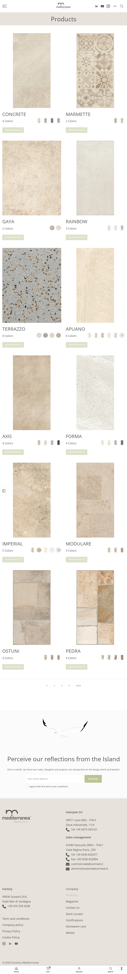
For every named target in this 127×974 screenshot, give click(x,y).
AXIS (7, 436)
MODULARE (78, 543)
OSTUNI (10, 651)
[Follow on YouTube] (102, 6)
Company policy (12, 925)
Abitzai (70, 933)
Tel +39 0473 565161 (84, 829)
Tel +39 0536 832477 (84, 854)
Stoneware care (76, 926)
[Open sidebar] (4, 491)
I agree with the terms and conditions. (48, 786)
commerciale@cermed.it (87, 864)
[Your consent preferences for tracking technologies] (122, 969)
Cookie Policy (11, 937)
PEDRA (73, 651)
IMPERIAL (12, 543)
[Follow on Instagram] (108, 6)
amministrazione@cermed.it (89, 868)
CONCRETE (14, 114)
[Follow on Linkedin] (96, 6)
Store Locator (74, 914)
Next (78, 685)
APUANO (75, 329)
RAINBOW (76, 221)
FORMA (74, 436)
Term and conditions (15, 919)
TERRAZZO (13, 329)
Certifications (74, 920)
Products (71, 895)
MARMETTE (78, 114)
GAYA (8, 221)
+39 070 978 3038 (19, 906)
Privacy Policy (11, 931)
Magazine (72, 901)
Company (72, 889)
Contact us (73, 907)
